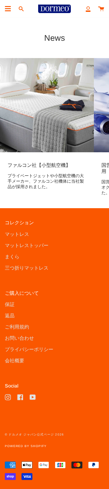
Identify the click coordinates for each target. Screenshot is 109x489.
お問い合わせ (19, 338)
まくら (12, 256)
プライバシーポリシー (29, 349)
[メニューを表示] (8, 8)
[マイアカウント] (88, 9)
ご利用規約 (17, 326)
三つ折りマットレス (26, 267)
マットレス (17, 234)
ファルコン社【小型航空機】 (39, 165)
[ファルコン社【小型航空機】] (47, 105)
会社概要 (14, 360)
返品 (10, 315)
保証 (10, 304)
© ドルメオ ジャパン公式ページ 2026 (34, 434)
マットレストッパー (26, 245)
